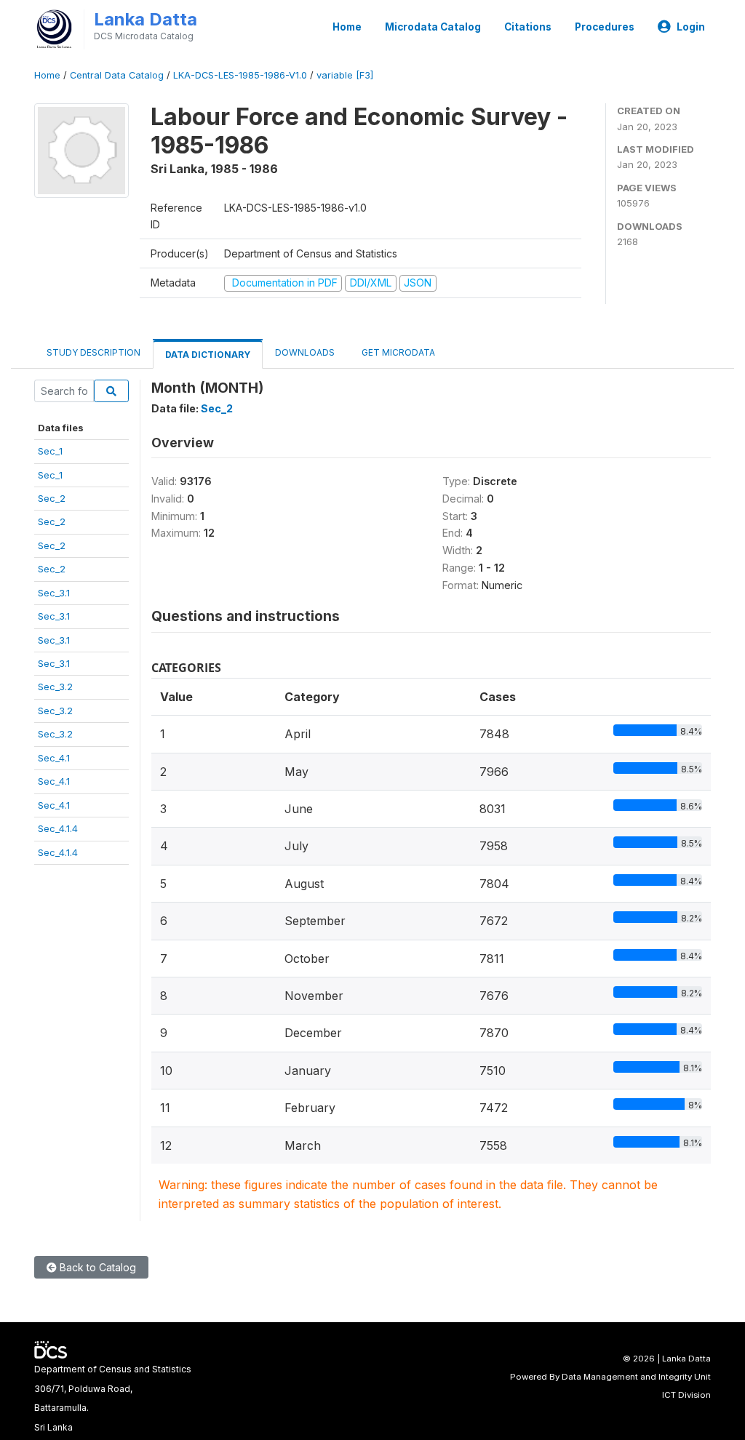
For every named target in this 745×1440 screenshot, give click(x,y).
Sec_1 (50, 451)
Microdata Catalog (433, 27)
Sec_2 (51, 498)
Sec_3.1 (54, 593)
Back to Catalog (96, 1267)
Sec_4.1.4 (58, 828)
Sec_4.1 (54, 758)
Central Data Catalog (117, 75)
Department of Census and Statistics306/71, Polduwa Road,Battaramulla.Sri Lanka (112, 1398)
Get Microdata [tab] (397, 352)
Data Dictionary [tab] (207, 354)
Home (347, 27)
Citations (527, 27)
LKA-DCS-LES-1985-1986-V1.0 (240, 75)
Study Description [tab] (93, 352)
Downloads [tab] (305, 352)
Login (691, 27)
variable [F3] (344, 75)
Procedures (604, 27)
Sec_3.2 (55, 686)
